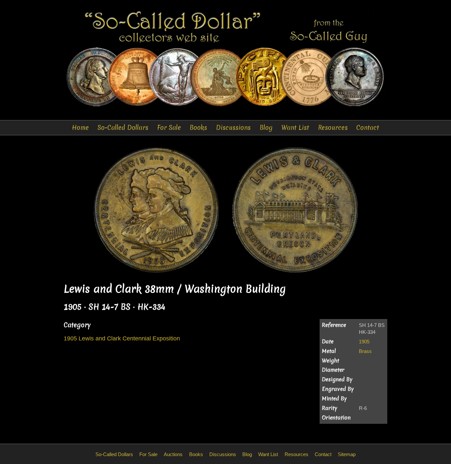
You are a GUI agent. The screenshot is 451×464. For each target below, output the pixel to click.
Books (198, 127)
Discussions (233, 127)
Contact (367, 127)
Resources (333, 127)
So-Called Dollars (122, 127)
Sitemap (347, 454)
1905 (364, 341)
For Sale (169, 127)
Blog (266, 127)
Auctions (173, 454)
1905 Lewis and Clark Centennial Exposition (122, 338)
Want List (295, 127)
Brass (365, 351)
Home (80, 127)
